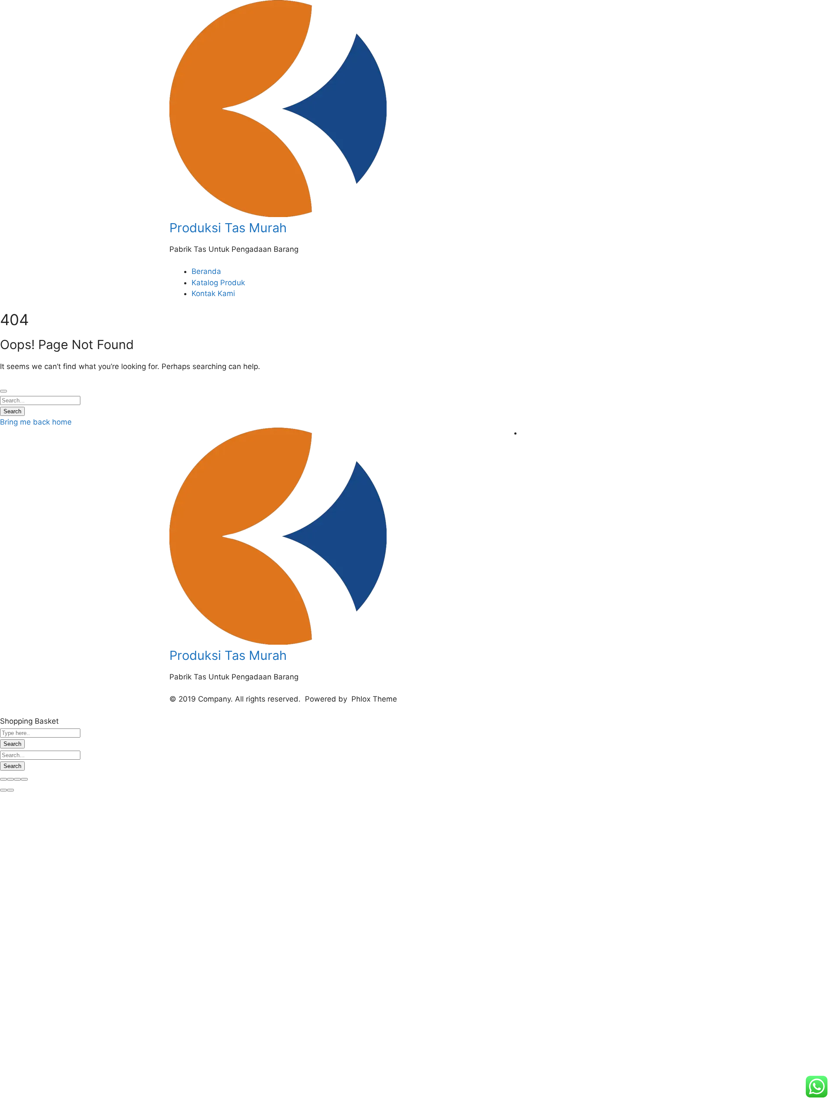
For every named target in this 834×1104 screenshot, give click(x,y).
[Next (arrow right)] (10, 790)
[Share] (10, 779)
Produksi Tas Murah (228, 227)
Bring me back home (36, 422)
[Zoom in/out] (24, 779)
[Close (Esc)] (3, 779)
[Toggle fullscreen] (17, 779)
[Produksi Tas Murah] (278, 214)
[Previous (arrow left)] (3, 790)
